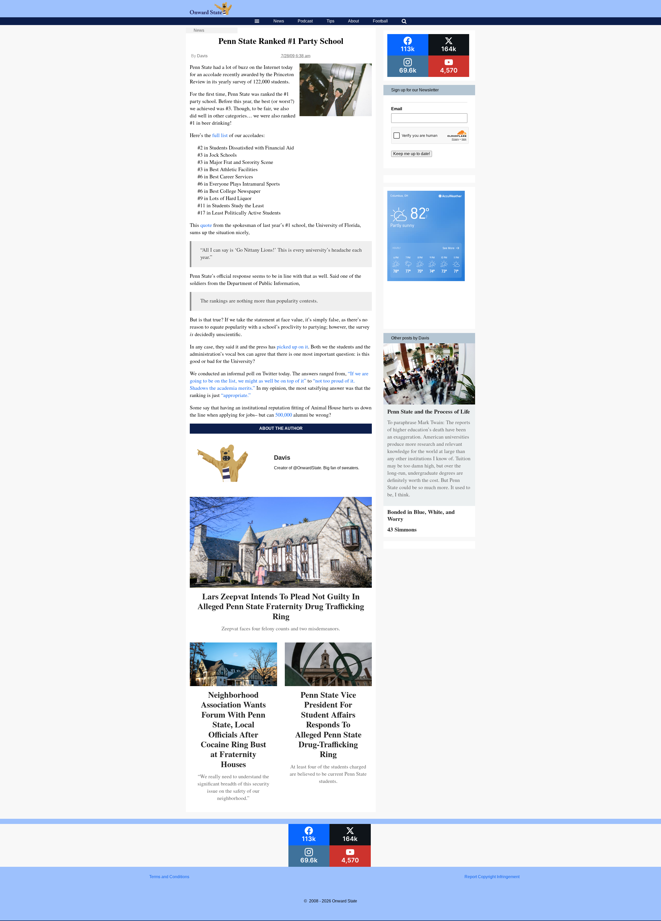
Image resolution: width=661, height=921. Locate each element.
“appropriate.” (236, 395)
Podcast (305, 21)
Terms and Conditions (169, 877)
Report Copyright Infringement (492, 877)
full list (220, 135)
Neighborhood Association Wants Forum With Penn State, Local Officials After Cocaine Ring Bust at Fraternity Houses (233, 729)
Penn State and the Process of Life (428, 411)
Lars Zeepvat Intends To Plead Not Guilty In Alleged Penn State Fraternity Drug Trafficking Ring (281, 606)
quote (206, 224)
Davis (202, 56)
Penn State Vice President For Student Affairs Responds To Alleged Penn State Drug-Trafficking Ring (328, 724)
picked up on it (292, 346)
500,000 (283, 414)
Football (380, 21)
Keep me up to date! (411, 154)
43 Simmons (402, 529)
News (278, 21)
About (353, 21)
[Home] (211, 13)
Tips (330, 21)
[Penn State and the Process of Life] (429, 405)
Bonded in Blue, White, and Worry (421, 515)
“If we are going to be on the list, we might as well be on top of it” (279, 377)
